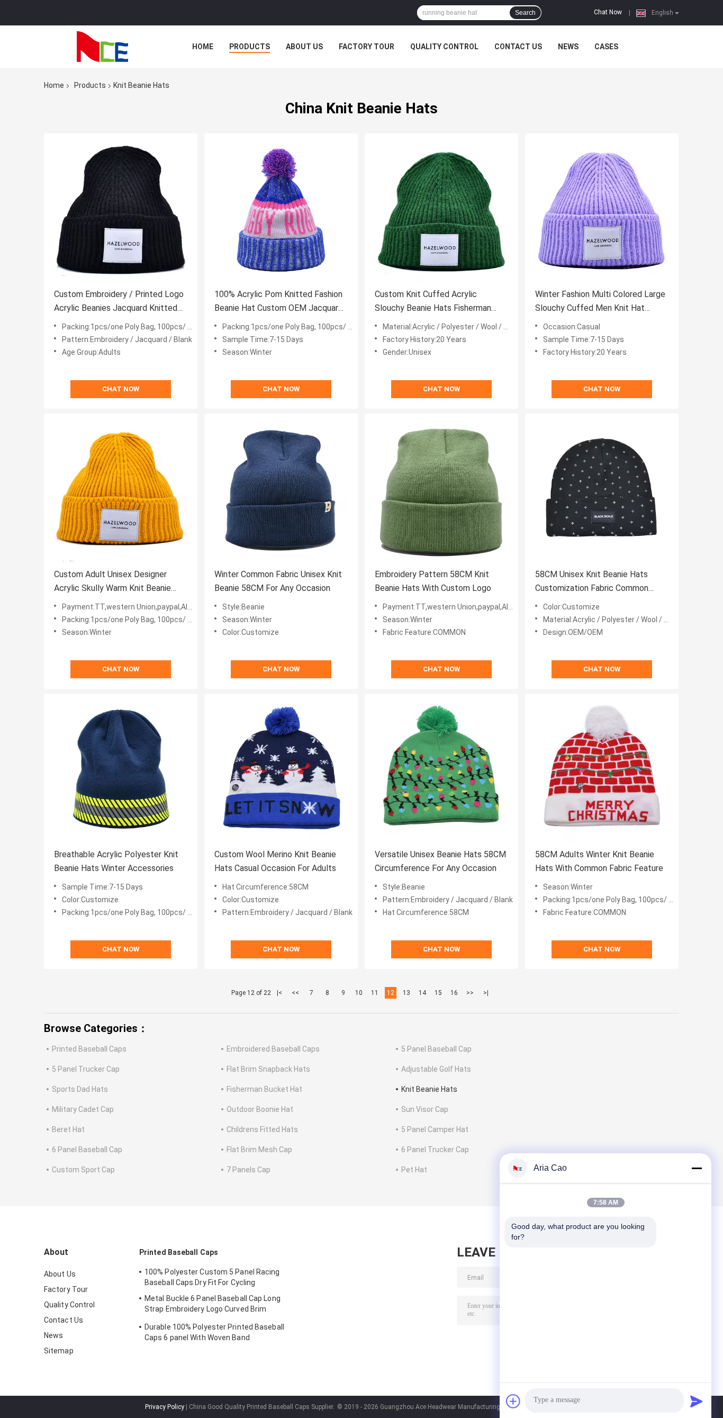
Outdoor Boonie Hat (260, 1109)
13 (406, 993)
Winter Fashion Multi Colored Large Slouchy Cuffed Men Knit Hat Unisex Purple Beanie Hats (600, 302)
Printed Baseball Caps (89, 1049)
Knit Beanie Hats (429, 1089)
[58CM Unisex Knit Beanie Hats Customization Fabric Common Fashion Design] (602, 490)
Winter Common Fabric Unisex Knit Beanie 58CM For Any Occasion (278, 581)
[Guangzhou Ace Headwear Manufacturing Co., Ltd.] (102, 46)
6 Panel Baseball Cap (87, 1149)
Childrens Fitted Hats (262, 1129)
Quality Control (444, 46)
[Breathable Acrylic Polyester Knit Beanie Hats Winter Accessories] (121, 770)
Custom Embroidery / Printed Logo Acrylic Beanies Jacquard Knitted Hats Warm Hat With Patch (119, 302)
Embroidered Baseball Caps (273, 1049)
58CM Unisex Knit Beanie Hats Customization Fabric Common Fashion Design (591, 582)
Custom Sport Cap (83, 1169)
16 (454, 993)
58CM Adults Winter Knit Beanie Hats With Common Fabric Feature (599, 861)
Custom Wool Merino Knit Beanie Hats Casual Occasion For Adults (275, 861)
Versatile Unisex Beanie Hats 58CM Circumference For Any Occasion (440, 861)
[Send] (696, 1401)
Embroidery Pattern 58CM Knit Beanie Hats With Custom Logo (433, 581)
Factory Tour (366, 46)
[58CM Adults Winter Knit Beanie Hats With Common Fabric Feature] (602, 770)
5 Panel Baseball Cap (436, 1049)
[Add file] (513, 1401)
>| (486, 993)
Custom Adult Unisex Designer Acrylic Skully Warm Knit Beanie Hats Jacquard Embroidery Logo (114, 582)
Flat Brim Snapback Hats (268, 1069)
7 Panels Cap (248, 1169)
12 (390, 993)
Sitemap (59, 1351)
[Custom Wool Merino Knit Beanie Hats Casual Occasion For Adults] (281, 770)
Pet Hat (414, 1169)
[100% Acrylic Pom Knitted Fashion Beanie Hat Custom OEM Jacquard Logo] (281, 210)
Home (202, 46)
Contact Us (518, 46)
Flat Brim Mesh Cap (259, 1149)
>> (470, 993)
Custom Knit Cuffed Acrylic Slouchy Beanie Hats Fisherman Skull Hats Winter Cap (433, 302)
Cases (606, 46)
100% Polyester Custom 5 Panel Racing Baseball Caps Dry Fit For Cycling (212, 1277)
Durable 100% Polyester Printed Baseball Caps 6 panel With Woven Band (214, 1332)
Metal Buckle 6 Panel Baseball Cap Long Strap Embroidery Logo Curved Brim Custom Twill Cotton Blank (212, 1305)
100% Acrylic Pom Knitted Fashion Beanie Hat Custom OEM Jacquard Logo (278, 302)
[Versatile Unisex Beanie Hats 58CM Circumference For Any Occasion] (441, 770)
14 (422, 993)
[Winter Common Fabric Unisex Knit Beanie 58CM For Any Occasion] (281, 490)
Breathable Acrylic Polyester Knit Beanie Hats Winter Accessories (116, 861)
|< (279, 993)
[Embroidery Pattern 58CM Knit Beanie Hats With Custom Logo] (441, 490)
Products (249, 46)
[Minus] (696, 1168)
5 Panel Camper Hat (434, 1129)
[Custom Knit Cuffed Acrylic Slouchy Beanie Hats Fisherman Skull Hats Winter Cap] (441, 210)
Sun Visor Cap (424, 1109)
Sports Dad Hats (80, 1089)
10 (359, 993)
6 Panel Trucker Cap (435, 1149)
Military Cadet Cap (83, 1109)
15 (438, 993)
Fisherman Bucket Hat (264, 1089)
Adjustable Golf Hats (436, 1069)
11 (374, 993)
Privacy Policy (164, 1407)
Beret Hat (68, 1129)
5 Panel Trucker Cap (86, 1069)
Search (525, 12)
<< (295, 993)
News (568, 46)
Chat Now (608, 12)
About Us (304, 46)
